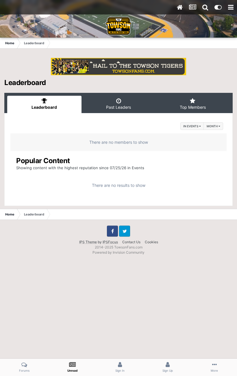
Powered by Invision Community (118, 252)
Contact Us (131, 242)
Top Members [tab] (193, 107)
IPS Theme (88, 242)
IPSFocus (110, 242)
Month (213, 126)
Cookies (151, 242)
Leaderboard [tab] (44, 107)
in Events (191, 126)
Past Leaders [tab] (118, 107)
